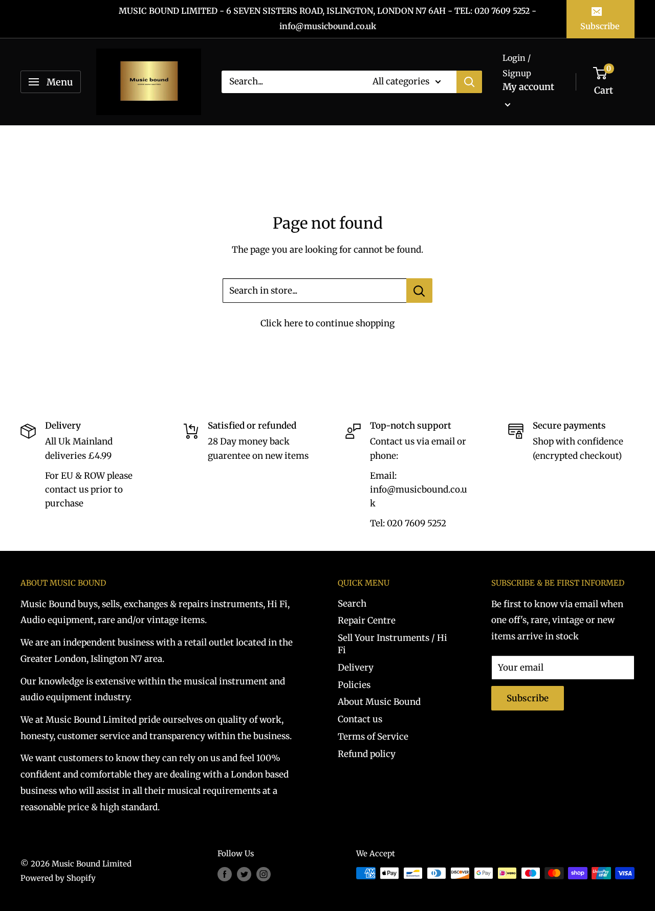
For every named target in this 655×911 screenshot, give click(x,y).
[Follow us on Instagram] (263, 874)
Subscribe (599, 26)
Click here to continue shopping (327, 323)
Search (352, 603)
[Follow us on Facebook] (224, 874)
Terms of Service (373, 736)
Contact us (360, 719)
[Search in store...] (419, 290)
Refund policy (367, 754)
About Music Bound (379, 701)
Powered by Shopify (58, 878)
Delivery (356, 667)
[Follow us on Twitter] (244, 874)
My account (528, 87)
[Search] (469, 82)
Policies (354, 685)
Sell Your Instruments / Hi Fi (392, 644)
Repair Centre (367, 620)
